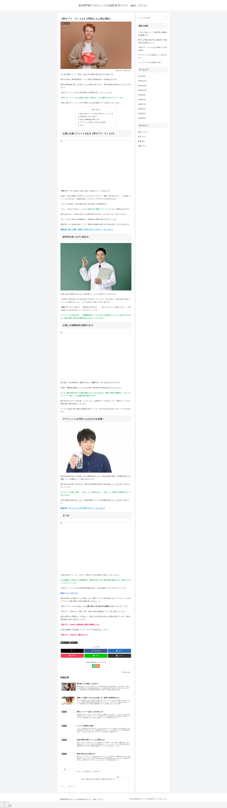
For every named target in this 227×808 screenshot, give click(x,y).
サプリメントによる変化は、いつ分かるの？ (152, 56)
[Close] (10, 806)
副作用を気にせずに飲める (88, 116)
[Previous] (2, 805)
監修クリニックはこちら (69, 593)
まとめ (82, 125)
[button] (119, 656)
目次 (93, 109)
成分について (65, 642)
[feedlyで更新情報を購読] (94, 666)
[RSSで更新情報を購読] (98, 666)
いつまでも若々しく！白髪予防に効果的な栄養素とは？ (152, 33)
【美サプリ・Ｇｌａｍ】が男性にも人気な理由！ (152, 49)
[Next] (6, 805)
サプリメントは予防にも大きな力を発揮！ (93, 122)
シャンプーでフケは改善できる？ (150, 62)
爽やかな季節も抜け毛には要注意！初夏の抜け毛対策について (152, 41)
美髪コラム (74, 642)
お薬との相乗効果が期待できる (89, 119)
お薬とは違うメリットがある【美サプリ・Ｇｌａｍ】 (97, 113)
